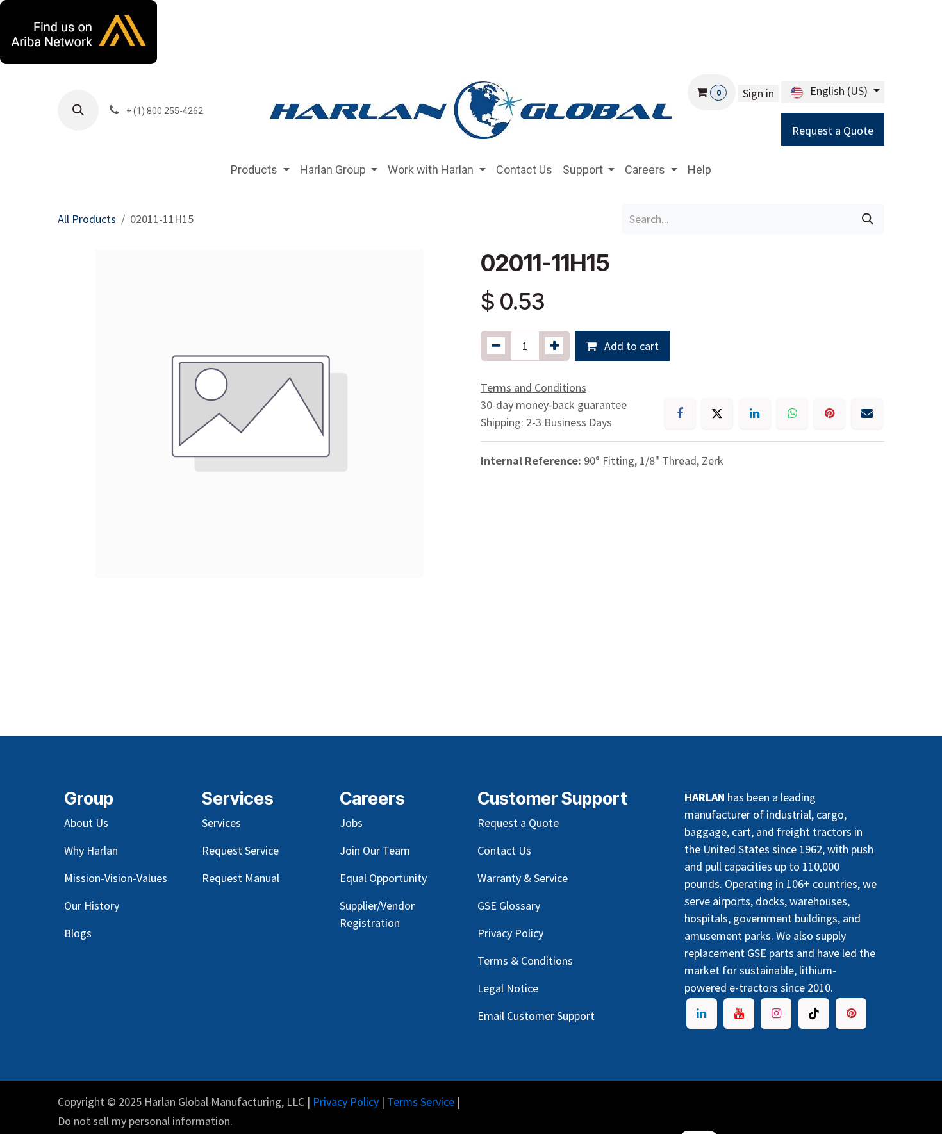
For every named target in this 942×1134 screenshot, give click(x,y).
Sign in (758, 93)
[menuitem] (260, 169)
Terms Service (420, 1101)
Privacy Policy (346, 1101)
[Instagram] (776, 1013)
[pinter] (851, 1013)
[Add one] (554, 346)
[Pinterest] (829, 413)
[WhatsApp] (792, 413)
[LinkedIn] (755, 413)
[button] (78, 110)
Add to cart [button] (630, 345)
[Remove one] (496, 346)
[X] (717, 413)
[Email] (867, 413)
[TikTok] (813, 1013)
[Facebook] (680, 413)
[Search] (867, 219)
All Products (87, 219)
